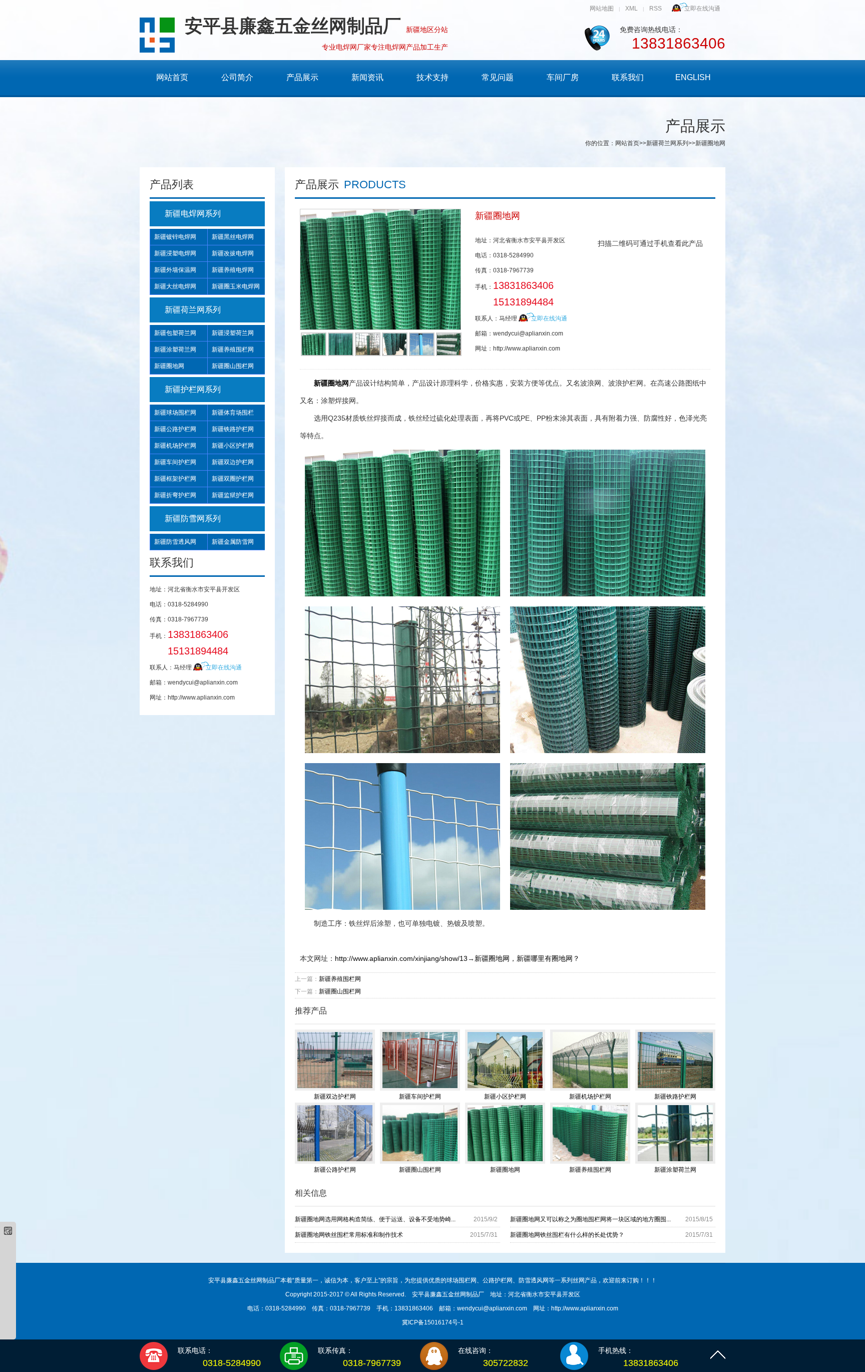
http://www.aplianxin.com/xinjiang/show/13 (401, 958)
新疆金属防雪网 (233, 541)
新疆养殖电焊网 (233, 269)
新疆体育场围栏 (233, 412)
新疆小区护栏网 (233, 445)
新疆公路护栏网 (175, 429)
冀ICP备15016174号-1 (433, 1322)
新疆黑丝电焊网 (233, 236)
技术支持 (432, 77)
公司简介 (237, 77)
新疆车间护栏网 (175, 462)
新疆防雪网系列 (193, 518)
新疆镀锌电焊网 (175, 236)
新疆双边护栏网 (233, 462)
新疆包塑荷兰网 (175, 332)
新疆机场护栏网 (175, 445)
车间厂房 (563, 77)
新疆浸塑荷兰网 (233, 332)
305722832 (505, 1363)
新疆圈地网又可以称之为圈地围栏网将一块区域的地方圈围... (590, 1219)
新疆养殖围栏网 (233, 349)
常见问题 (498, 77)
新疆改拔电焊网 (233, 253)
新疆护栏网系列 (193, 389)
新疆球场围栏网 (175, 412)
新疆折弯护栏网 (175, 495)
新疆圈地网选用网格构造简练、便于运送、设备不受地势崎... (375, 1219)
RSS (655, 8)
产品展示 (302, 77)
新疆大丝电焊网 (175, 286)
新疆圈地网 (169, 366)
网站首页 (172, 77)
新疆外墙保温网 (175, 269)
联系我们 (628, 77)
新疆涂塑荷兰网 (175, 349)
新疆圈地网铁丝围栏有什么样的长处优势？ (567, 1234)
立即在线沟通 (702, 8)
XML (631, 8)
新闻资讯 (367, 77)
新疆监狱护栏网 (233, 495)
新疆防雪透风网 (175, 541)
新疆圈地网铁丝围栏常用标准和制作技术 (349, 1234)
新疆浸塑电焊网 (175, 253)
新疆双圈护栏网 (233, 478)
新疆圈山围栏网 (233, 366)
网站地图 (602, 8)
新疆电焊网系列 (193, 213)
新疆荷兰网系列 (667, 143)
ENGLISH (693, 77)
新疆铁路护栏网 (233, 429)
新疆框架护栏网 (175, 478)
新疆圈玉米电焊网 (236, 286)
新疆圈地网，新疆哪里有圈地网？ (527, 958)
